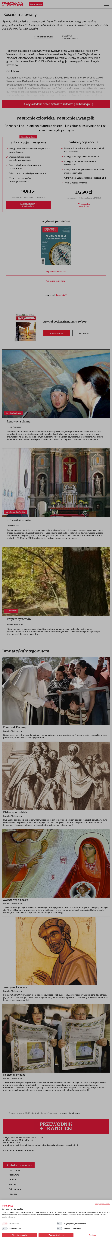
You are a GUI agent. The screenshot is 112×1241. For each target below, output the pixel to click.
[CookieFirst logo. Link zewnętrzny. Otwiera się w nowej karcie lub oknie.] (7, 1206)
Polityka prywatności (102, 1204)
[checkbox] (5, 1223)
